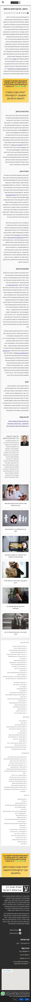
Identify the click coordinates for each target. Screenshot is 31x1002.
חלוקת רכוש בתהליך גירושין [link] (20, 648)
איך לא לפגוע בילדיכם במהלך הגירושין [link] (18, 761)
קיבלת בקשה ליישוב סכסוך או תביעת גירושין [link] (17, 757)
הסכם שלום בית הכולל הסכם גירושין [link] (18, 771)
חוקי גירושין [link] (23, 843)
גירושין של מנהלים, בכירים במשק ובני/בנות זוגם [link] (16, 727)
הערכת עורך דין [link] (22, 658)
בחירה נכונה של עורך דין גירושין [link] (19, 646)
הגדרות (15, 999)
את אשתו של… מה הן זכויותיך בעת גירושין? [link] (18, 423)
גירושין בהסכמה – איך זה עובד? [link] (19, 739)
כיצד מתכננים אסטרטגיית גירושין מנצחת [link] (17, 763)
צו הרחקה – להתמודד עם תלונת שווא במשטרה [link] (16, 654)
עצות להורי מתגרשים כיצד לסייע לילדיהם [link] (17, 781)
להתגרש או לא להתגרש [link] (21, 711)
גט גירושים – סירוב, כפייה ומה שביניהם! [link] (18, 777)
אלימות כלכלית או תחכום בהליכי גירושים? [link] (17, 735)
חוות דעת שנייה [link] (22, 670)
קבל (27, 999)
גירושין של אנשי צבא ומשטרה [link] (20, 660)
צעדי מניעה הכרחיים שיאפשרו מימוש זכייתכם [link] (16, 672)
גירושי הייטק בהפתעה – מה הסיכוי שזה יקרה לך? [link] (16, 678)
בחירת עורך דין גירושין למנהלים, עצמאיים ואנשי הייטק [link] (15, 759)
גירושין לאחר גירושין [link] (22, 674)
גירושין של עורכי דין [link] (22, 733)
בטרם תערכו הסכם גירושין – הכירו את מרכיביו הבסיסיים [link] (14, 676)
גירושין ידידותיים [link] (22, 741)
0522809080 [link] (9, 84)
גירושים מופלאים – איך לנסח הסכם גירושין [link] (17, 737)
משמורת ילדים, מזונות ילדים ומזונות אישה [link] (17, 729)
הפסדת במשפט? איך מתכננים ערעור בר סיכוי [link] (16, 743)
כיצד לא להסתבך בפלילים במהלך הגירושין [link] (17, 765)
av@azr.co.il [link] (10, 86)
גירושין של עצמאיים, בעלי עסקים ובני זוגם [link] (17, 650)
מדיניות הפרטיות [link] (22, 996)
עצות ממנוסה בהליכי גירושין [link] (20, 668)
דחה (21, 999)
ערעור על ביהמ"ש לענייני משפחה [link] (19, 839)
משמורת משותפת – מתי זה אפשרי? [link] (18, 775)
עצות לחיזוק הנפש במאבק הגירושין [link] (18, 785)
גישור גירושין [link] (23, 723)
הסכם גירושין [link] (23, 731)
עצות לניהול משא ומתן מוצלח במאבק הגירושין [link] (16, 747)
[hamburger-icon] (28, 2)
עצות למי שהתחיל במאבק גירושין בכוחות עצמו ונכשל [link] (15, 787)
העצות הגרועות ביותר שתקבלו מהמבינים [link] (17, 779)
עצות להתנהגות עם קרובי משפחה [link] (19, 783)
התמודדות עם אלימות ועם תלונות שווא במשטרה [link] (16, 769)
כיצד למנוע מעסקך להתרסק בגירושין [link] (18, 652)
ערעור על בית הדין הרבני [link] (21, 837)
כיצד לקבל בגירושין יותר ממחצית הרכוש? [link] (18, 421)
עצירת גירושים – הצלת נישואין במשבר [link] (18, 767)
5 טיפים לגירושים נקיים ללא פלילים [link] (18, 664)
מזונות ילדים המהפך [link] (21, 841)
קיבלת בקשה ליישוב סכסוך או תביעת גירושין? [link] (17, 426)
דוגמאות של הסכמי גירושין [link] (20, 725)
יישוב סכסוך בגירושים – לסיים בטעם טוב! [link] (17, 662)
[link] (16, 2)
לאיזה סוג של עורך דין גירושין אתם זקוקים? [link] (17, 656)
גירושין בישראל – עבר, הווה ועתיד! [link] (19, 666)
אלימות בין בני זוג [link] (22, 721)
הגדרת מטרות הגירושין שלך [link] (20, 745)
